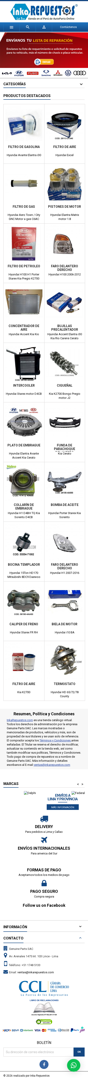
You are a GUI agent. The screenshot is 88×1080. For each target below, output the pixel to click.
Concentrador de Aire (24, 327)
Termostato (64, 684)
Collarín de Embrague (24, 506)
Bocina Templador (24, 564)
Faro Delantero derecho (64, 268)
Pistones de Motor (64, 206)
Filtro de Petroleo (24, 266)
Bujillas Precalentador (64, 327)
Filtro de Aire (64, 147)
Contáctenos (68, 27)
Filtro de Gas (24, 206)
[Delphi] (29, 793)
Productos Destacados (27, 96)
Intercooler (24, 385)
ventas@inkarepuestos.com (52, 764)
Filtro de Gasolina (24, 147)
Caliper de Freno (23, 624)
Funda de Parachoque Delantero (64, 448)
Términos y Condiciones (55, 740)
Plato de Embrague (23, 445)
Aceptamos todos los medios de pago (44, 875)
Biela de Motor (64, 624)
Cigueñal (64, 385)
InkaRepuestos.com (20, 720)
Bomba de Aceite (65, 505)
